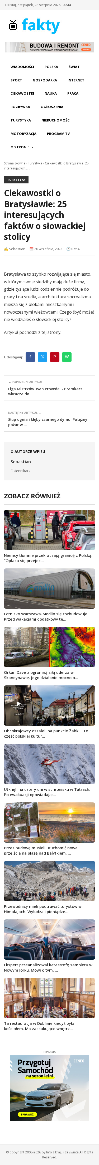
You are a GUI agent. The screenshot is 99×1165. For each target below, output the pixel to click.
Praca (72, 93)
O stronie (20, 147)
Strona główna (14, 163)
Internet (76, 80)
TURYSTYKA (16, 180)
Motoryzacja (23, 133)
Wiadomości (22, 66)
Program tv (58, 133)
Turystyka (21, 120)
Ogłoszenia (52, 106)
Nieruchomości (55, 120)
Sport (16, 80)
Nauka (51, 93)
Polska (51, 66)
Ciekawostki (22, 93)
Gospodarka (45, 80)
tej (43, 332)
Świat (74, 66)
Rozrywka (20, 106)
